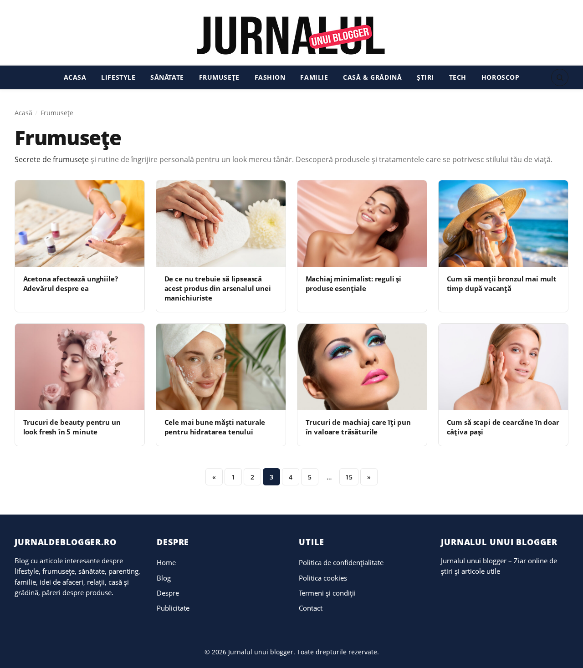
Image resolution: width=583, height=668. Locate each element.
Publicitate (173, 607)
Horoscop (500, 77)
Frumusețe (219, 77)
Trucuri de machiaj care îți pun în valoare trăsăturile (358, 427)
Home (166, 562)
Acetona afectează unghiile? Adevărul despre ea (70, 283)
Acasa (75, 77)
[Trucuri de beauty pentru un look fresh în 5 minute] (79, 367)
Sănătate (167, 77)
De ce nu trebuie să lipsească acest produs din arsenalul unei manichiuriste (217, 288)
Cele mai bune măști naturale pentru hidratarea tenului (215, 427)
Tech (457, 77)
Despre (168, 592)
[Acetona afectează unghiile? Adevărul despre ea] (79, 223)
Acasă (23, 112)
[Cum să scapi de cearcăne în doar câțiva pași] (503, 367)
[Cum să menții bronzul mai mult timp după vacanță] (503, 223)
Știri (425, 77)
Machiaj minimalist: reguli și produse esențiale (354, 283)
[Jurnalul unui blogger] (291, 35)
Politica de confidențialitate (341, 562)
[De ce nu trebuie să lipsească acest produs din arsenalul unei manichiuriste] (221, 223)
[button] (559, 77)
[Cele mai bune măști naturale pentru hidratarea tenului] (221, 367)
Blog (164, 577)
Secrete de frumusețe (52, 159)
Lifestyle (118, 77)
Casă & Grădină (372, 77)
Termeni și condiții (327, 592)
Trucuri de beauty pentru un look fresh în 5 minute (72, 427)
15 (349, 477)
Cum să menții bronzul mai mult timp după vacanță (502, 283)
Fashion (270, 77)
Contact (310, 607)
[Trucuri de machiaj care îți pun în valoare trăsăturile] (362, 367)
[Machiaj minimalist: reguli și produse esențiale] (362, 223)
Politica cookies (323, 577)
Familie (314, 77)
